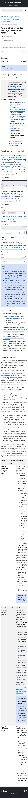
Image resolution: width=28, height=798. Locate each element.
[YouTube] (6, 791)
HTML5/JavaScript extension (9, 375)
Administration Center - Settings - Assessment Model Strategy (15, 331)
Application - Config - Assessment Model (15, 216)
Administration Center (8, 18)
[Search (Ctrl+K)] (12, 10)
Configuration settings (16, 16)
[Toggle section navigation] (26, 10)
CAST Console (4, 16)
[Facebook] (4, 791)
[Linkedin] (24, 791)
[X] (1, 791)
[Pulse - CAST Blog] (26, 791)
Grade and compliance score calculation (21, 691)
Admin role (21, 123)
